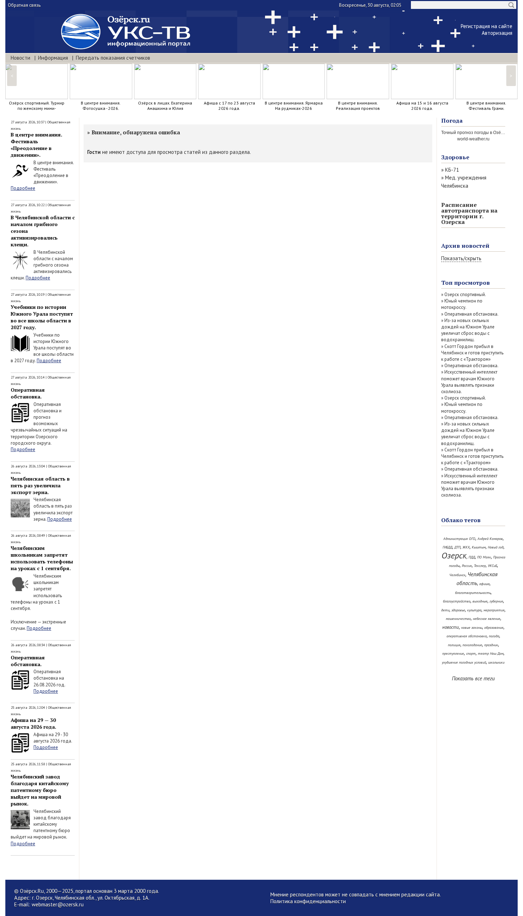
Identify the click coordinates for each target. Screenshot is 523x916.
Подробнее (23, 188)
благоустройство (456, 601)
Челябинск (457, 575)
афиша (484, 584)
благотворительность (473, 592)
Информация (53, 57)
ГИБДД (447, 547)
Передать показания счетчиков (113, 57)
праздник (491, 645)
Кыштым (479, 547)
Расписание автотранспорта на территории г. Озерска (469, 213)
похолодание (472, 645)
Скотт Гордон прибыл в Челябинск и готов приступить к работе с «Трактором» (472, 352)
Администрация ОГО (459, 538)
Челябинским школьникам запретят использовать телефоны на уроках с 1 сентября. (42, 558)
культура (474, 610)
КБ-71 (452, 169)
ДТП (457, 547)
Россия (467, 565)
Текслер (480, 565)
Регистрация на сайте (486, 26)
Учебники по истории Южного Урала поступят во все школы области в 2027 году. (42, 317)
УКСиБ (492, 565)
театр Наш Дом (490, 653)
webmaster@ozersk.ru (58, 904)
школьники (496, 662)
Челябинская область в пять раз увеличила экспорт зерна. (40, 485)
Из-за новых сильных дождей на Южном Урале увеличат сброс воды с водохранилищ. (468, 330)
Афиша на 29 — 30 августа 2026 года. (33, 723)
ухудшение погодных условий (464, 662)
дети (445, 610)
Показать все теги (473, 678)
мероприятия (494, 610)
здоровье (458, 610)
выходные (479, 601)
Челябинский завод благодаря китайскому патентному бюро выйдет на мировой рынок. (40, 790)
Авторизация (497, 33)
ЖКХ (466, 547)
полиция (454, 645)
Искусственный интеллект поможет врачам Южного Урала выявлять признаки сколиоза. (469, 382)
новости (450, 627)
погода (494, 636)
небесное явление (486, 618)
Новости (20, 57)
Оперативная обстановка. (28, 393)
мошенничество (458, 618)
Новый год (495, 547)
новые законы (471, 627)
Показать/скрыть (461, 258)
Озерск (454, 555)
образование (493, 627)
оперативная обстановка (467, 636)
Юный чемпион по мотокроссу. (461, 304)
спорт (471, 653)
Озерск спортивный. (465, 294)
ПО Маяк (484, 557)
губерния (496, 601)
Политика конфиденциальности (308, 901)
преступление (453, 653)
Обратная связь (24, 5)
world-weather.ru (473, 138)
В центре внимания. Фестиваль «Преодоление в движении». (36, 144)
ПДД (472, 557)
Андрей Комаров (490, 538)
